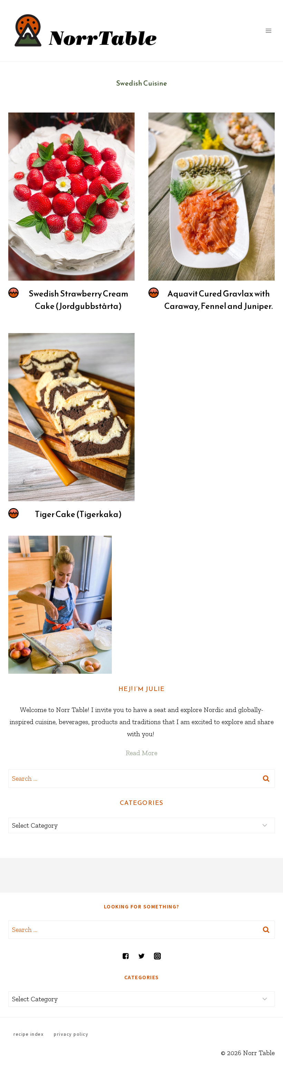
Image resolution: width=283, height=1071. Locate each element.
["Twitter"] (141, 956)
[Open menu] (268, 30)
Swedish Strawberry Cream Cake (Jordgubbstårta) (78, 300)
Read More (141, 753)
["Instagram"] (157, 956)
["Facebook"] (126, 956)
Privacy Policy (71, 1034)
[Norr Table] (86, 30)
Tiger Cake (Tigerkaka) (78, 514)
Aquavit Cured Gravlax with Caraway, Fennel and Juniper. (218, 300)
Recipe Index (28, 1034)
